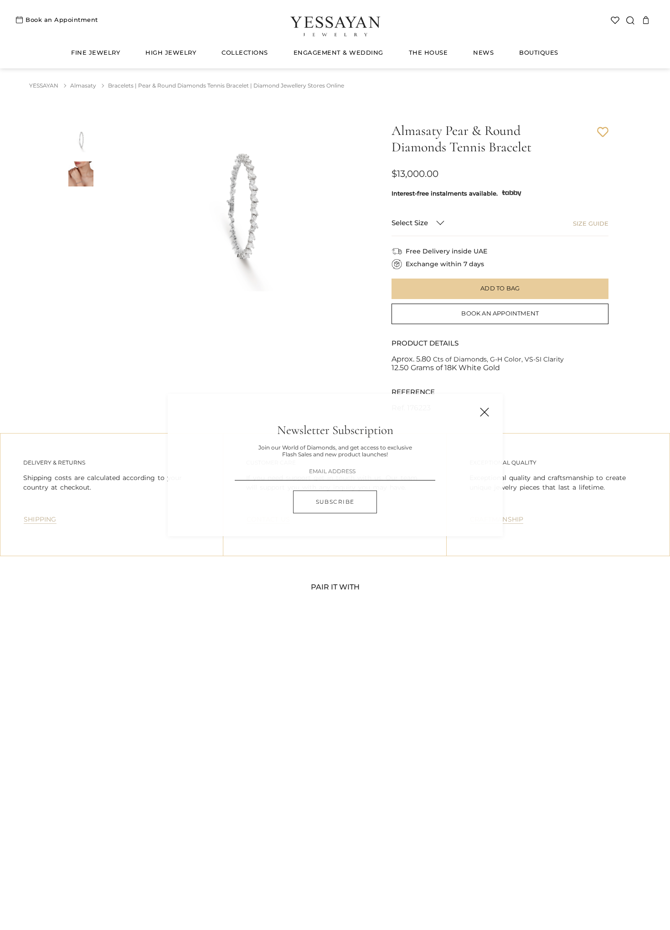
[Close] (484, 412)
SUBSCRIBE (335, 501)
